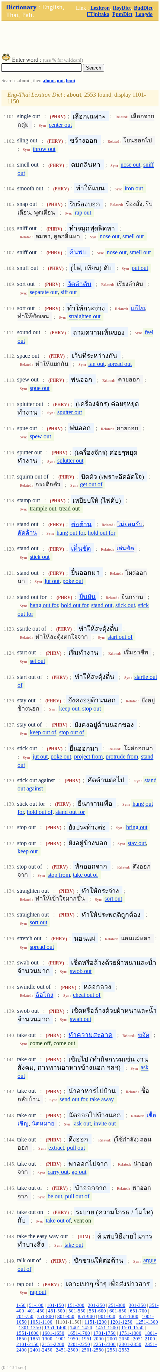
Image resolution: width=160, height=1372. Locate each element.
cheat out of (86, 995)
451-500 (56, 1311)
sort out (113, 899)
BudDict (143, 8)
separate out (44, 292)
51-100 (36, 1305)
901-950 (106, 1316)
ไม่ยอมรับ (130, 524)
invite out (105, 1123)
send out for (73, 1099)
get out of (91, 485)
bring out (136, 827)
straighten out (84, 316)
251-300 (116, 1305)
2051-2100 (144, 1339)
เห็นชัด (81, 548)
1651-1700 (79, 1333)
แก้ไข (138, 308)
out (60, 80)
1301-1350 (30, 1327)
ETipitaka (98, 14)
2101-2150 (27, 1344)
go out (78, 1172)
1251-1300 (147, 1322)
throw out (44, 149)
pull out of (77, 1196)
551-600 (97, 1311)
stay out (137, 843)
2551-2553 (118, 1350)
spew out (40, 436)
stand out (101, 605)
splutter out (70, 461)
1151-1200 (95, 1322)
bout (70, 80)
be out (55, 1196)
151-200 (75, 1305)
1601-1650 (53, 1333)
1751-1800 (130, 1333)
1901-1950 (67, 1339)
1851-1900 (41, 1339)
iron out (134, 188)
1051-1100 (41, 1322)
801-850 (65, 1316)
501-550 (77, 1311)
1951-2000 (92, 1339)
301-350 (137, 1305)
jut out (52, 581)
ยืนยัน (87, 596)
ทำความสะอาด (90, 1034)
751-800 (45, 1316)
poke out (73, 581)
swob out (81, 971)
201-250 (96, 1305)
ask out (82, 1123)
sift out (69, 292)
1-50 (21, 1305)
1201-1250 (121, 1322)
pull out (76, 1147)
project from (88, 757)
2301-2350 (130, 1344)
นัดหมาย (43, 1123)
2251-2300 (104, 1344)
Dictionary (21, 7)
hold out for (101, 532)
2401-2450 (41, 1350)
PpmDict (122, 14)
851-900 (86, 1316)
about (49, 80)
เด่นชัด (125, 548)
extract (56, 1147)
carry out (58, 1172)
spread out (120, 364)
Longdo (144, 14)
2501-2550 (92, 1350)
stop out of (71, 733)
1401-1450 (81, 1327)
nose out (130, 165)
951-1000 (128, 1316)
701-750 (24, 1316)
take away (102, 1099)
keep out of (43, 733)
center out (60, 125)
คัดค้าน (27, 532)
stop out (91, 708)
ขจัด (143, 1035)
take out (73, 1244)
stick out (39, 557)
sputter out (69, 412)
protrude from (122, 757)
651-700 (138, 1311)
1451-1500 (107, 1327)
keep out (69, 708)
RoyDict (122, 8)
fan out (96, 364)
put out (140, 268)
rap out (83, 212)
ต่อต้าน (81, 524)
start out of (120, 637)
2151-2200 (53, 1344)
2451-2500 (67, 1350)
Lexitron (100, 8)
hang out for (71, 532)
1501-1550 (132, 1327)
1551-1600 (27, 1333)
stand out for (70, 812)
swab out (80, 1019)
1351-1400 (55, 1327)
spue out (39, 388)
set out (37, 661)
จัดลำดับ (79, 283)
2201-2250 (79, 1344)
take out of (85, 875)
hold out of (39, 812)
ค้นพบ (78, 252)
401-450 (36, 1311)
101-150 (55, 1305)
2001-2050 (118, 1339)
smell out (133, 236)
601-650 (118, 1311)
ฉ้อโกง (44, 995)
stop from (59, 875)
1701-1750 (104, 1333)
